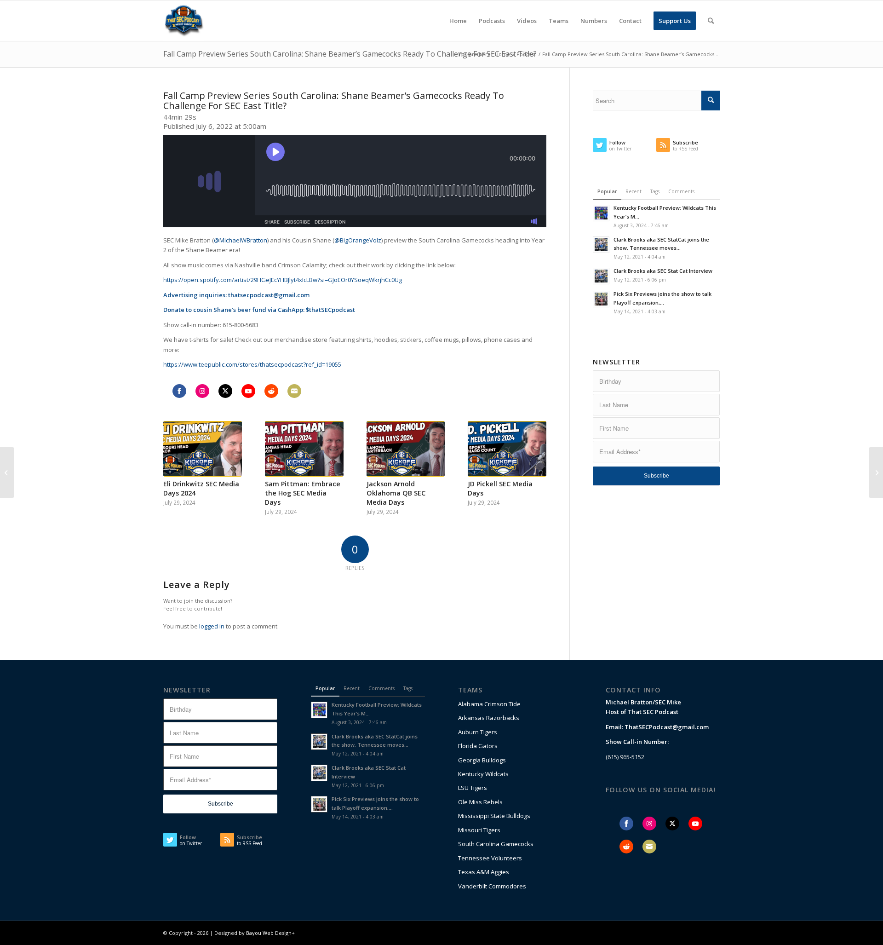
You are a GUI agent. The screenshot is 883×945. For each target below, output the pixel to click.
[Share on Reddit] (271, 391)
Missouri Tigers (479, 830)
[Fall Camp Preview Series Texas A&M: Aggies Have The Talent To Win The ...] (876, 472)
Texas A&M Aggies (483, 872)
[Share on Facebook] (179, 391)
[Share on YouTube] (248, 391)
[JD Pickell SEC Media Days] (507, 449)
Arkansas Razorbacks (488, 718)
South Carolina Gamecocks (495, 844)
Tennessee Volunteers (490, 858)
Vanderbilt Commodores (492, 886)
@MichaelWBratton (240, 240)
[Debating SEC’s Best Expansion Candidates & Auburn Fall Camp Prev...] (7, 472)
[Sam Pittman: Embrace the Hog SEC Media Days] (304, 449)
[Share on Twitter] (225, 391)
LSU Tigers (472, 788)
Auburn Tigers (477, 732)
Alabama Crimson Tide (489, 704)
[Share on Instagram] (202, 391)
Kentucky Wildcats (483, 774)
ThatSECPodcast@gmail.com (667, 727)
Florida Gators (478, 746)
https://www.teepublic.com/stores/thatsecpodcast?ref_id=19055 (252, 364)
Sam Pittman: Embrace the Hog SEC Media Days (302, 493)
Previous (177, 459)
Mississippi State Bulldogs (494, 816)
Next (532, 459)
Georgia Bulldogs (482, 760)
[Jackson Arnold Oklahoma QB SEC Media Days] (406, 449)
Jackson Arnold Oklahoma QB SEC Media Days (396, 493)
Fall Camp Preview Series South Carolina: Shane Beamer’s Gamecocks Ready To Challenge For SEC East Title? (350, 54)
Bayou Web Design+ (270, 932)
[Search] (711, 20)
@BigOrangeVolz (357, 240)
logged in (211, 626)
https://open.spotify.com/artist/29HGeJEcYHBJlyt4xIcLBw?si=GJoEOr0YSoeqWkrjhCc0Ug (282, 280)
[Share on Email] (294, 391)
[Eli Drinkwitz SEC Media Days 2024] (202, 449)
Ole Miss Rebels (480, 802)
